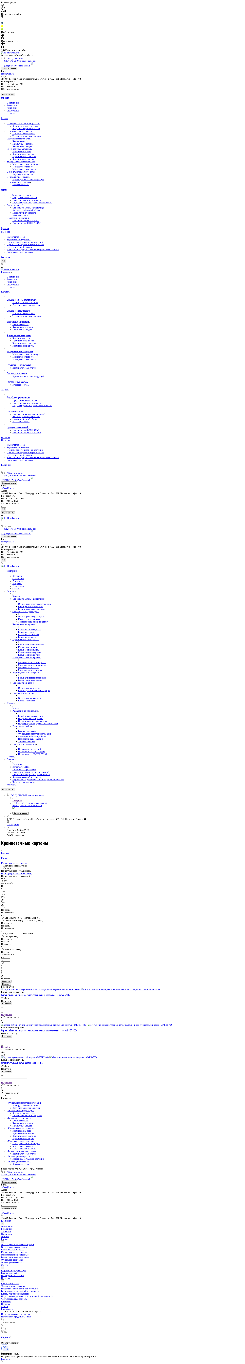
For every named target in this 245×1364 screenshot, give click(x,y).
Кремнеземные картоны (24, 156)
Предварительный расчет (24, 197)
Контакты (5, 257)
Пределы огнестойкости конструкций (25, 242)
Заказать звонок (9, 68)
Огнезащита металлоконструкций (23, 123)
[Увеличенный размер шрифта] (3, 11)
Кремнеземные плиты (23, 154)
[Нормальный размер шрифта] (3, 8)
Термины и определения (18, 239)
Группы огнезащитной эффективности (25, 244)
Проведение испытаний (19, 218)
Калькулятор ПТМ (16, 237)
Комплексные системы (23, 133)
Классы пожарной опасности (21, 247)
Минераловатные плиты (24, 169)
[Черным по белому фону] (2, 17)
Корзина (5, 1337)
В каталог (6, 1359)
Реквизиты (12, 105)
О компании (13, 103)
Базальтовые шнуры (22, 146)
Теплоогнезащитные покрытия (27, 136)
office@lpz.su (7, 74)
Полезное (5, 231)
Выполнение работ (16, 205)
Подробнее (6, 1014)
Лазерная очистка (20, 215)
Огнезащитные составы (18, 182)
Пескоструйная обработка (24, 213)
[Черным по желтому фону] (2, 26)
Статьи (4, 1306)
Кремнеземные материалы (20, 149)
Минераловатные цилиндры (26, 164)
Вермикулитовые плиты (24, 174)
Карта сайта (7, 1309)
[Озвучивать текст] (3, 44)
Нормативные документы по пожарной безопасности (33, 249)
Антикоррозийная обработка (26, 210)
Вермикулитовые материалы (21, 172)
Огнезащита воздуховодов (20, 131)
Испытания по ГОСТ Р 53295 (26, 223)
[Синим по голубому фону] (2, 23)
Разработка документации (20, 195)
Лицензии (12, 108)
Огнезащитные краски (18, 177)
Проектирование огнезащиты (26, 200)
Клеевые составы (20, 184)
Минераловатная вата (22, 166)
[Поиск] (3, 261)
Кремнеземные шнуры (23, 159)
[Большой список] (4, 878)
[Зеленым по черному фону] (2, 29)
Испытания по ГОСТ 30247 (25, 220)
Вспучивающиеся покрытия (26, 128)
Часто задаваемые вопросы (20, 252)
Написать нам (8, 94)
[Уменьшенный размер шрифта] (2, 5)
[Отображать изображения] (2, 35)
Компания (5, 97)
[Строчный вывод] (4, 881)
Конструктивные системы (25, 126)
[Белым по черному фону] (2, 20)
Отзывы (11, 113)
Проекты (5, 228)
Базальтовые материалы (18, 138)
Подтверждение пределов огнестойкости (32, 202)
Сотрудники (13, 110)
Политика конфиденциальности (16, 1316)
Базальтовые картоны (22, 144)
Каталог (4, 118)
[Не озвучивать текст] (2, 47)
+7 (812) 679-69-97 (14, 58)
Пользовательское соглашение (15, 1314)
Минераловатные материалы (21, 161)
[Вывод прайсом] (6, 881)
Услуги (4, 190)
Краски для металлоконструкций (28, 179)
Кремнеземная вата (21, 151)
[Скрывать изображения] (2, 38)
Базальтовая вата (20, 141)
